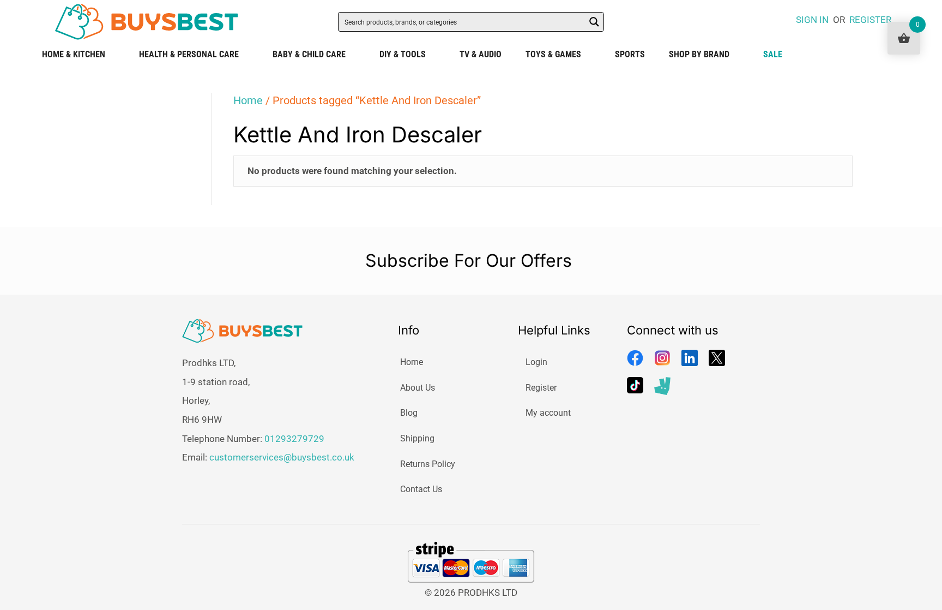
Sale (772, 54)
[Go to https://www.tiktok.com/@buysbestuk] (635, 385)
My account (548, 413)
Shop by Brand (699, 54)
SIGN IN (812, 19)
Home (248, 100)
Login (536, 362)
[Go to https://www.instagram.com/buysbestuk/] (662, 358)
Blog (409, 413)
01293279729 (294, 438)
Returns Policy (427, 464)
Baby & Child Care (309, 54)
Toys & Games (553, 54)
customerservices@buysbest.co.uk (281, 457)
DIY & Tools (402, 54)
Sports (630, 54)
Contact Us (421, 489)
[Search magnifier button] (594, 22)
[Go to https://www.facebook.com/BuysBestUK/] (635, 358)
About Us (417, 387)
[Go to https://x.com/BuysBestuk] (717, 358)
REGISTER (870, 19)
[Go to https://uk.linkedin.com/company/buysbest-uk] (689, 358)
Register (541, 387)
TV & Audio (481, 54)
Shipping (417, 438)
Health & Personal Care (189, 54)
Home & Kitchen (73, 54)
